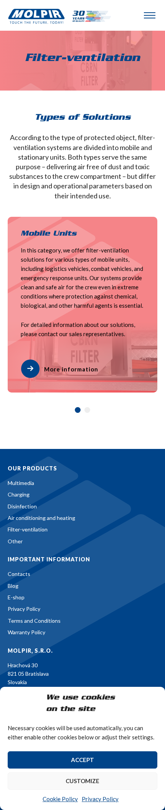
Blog (13, 585)
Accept (82, 759)
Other (15, 541)
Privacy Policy (100, 798)
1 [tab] (78, 410)
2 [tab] (87, 410)
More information (71, 369)
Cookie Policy (60, 798)
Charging (19, 494)
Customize (82, 780)
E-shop (16, 597)
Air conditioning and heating (41, 518)
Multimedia (21, 483)
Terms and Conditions (34, 620)
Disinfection (22, 506)
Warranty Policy (26, 632)
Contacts (19, 574)
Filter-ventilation (28, 529)
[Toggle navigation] (149, 15)
